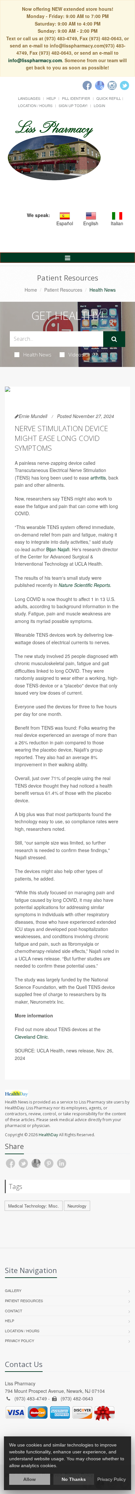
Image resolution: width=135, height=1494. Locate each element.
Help (51, 98)
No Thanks (74, 1479)
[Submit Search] (114, 339)
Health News (37, 354)
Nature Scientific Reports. (85, 585)
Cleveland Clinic (31, 1036)
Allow (29, 1479)
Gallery (13, 1290)
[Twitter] (124, 85)
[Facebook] (87, 85)
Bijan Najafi (57, 549)
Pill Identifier (76, 98)
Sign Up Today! (73, 105)
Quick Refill (108, 98)
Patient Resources (63, 289)
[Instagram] (112, 85)
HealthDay (48, 1135)
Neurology (77, 1206)
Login (99, 105)
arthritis (98, 477)
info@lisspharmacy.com (35, 60)
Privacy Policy (19, 1340)
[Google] (99, 85)
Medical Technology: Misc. (33, 1206)
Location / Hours (35, 105)
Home (31, 289)
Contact (13, 1310)
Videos (76, 354)
